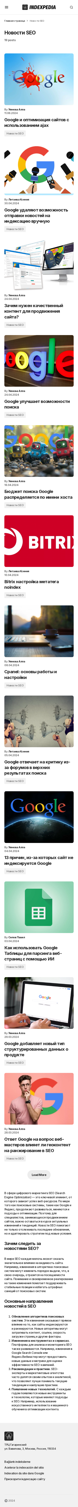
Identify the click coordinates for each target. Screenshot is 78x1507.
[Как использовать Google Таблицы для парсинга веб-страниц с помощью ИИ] (39, 907)
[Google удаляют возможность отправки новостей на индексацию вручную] (39, 169)
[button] (6, 7)
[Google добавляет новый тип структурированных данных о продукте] (39, 1003)
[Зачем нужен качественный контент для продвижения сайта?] (39, 265)
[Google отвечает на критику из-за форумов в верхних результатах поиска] (39, 721)
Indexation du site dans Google (24, 1473)
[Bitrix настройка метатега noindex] (39, 541)
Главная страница (14, 20)
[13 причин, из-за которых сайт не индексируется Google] (39, 817)
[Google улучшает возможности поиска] (39, 361)
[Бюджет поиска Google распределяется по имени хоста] (39, 451)
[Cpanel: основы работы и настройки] (39, 631)
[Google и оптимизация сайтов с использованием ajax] (39, 79)
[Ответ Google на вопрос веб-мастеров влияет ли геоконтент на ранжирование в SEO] (39, 1099)
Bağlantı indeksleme (17, 1462)
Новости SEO (15, 133)
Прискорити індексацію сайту (24, 1479)
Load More (39, 1175)
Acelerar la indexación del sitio (24, 1467)
